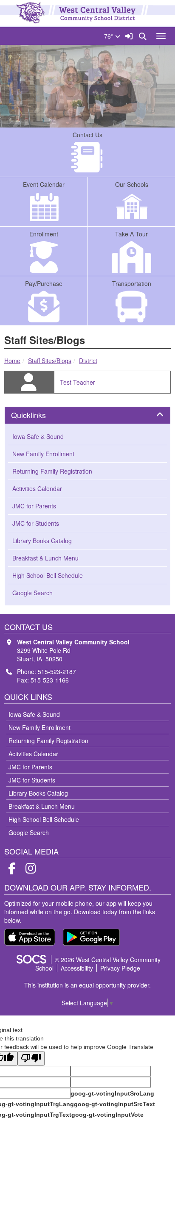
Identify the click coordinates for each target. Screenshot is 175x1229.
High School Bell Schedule (47, 575)
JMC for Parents (34, 506)
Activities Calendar (37, 488)
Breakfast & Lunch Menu (45, 558)
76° (109, 36)
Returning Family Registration (52, 471)
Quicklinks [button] (38, 415)
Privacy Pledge (120, 968)
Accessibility (77, 968)
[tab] (87, 415)
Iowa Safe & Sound (38, 436)
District (88, 360)
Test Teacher (77, 382)
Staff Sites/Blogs (49, 360)
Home (12, 360)
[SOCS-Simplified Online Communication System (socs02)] (31, 959)
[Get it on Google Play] (91, 937)
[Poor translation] (31, 1058)
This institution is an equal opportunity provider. (87, 985)
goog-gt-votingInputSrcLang (112, 1093)
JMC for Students (35, 523)
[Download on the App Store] (29, 937)
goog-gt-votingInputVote (107, 1114)
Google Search (32, 592)
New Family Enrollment (43, 453)
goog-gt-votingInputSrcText (114, 1104)
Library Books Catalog (42, 540)
